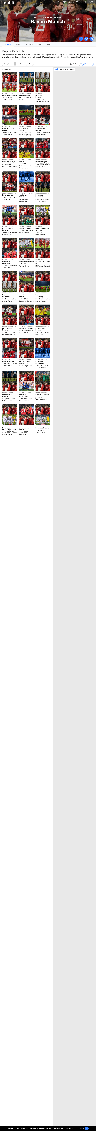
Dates (31, 64)
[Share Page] (91, 39)
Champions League (57, 55)
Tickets (18, 44)
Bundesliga (45, 55)
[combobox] (8, 63)
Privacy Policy (64, 1128)
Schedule (8, 44)
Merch (40, 44)
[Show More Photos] (81, 39)
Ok (87, 1128)
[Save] (86, 39)
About (49, 44)
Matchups (29, 44)
